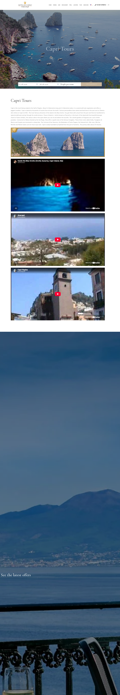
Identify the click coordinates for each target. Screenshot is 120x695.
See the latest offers (16, 575)
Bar (59, 5)
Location (75, 5)
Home (50, 5)
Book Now (86, 5)
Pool (70, 5)
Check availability (91, 84)
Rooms (55, 5)
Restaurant (65, 5)
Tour (81, 5)
